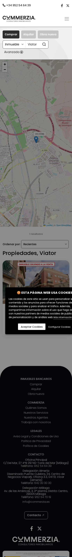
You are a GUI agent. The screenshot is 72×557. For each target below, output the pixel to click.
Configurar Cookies (59, 327)
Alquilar (28, 34)
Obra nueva (48, 34)
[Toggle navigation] (66, 18)
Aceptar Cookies (32, 327)
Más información (62, 317)
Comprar (11, 34)
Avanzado (11, 52)
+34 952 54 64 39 (18, 5)
